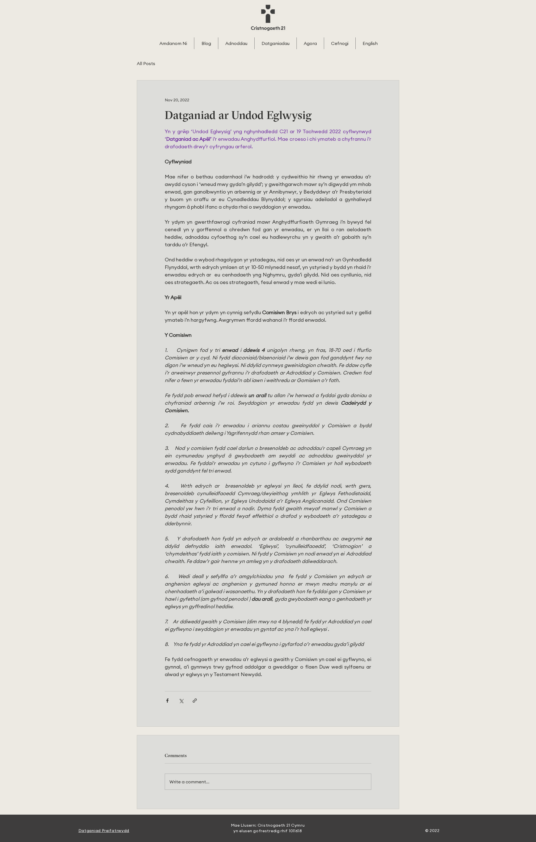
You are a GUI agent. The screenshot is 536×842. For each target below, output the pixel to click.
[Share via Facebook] (167, 700)
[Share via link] (194, 700)
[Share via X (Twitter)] (181, 700)
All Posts (146, 63)
